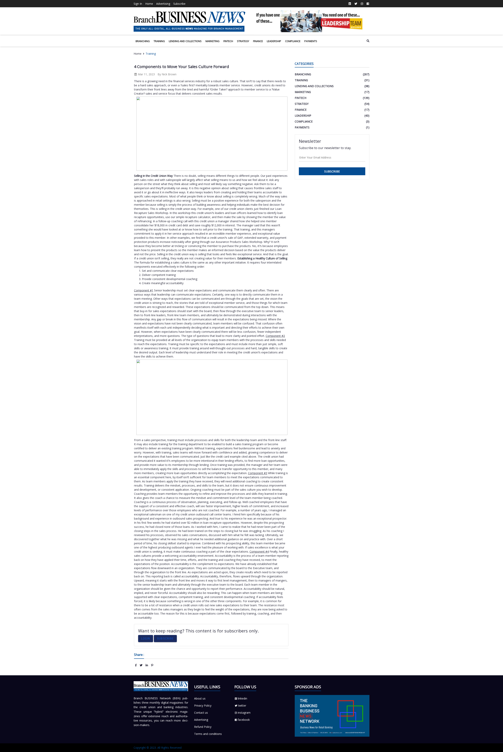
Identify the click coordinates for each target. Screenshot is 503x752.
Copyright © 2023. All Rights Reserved (158, 747)
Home (149, 4)
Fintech (228, 41)
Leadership (274, 41)
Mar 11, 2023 (146, 74)
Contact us (201, 712)
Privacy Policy (202, 705)
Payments (310, 41)
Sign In (138, 4)
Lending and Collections (185, 41)
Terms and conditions (208, 734)
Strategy (243, 41)
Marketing (212, 41)
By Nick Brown (167, 74)
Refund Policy (202, 727)
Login (145, 638)
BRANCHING (143, 41)
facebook (244, 720)
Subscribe (179, 4)
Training (159, 41)
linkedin (242, 698)
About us (200, 698)
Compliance (292, 41)
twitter (242, 705)
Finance (258, 41)
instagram (244, 712)
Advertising (163, 4)
